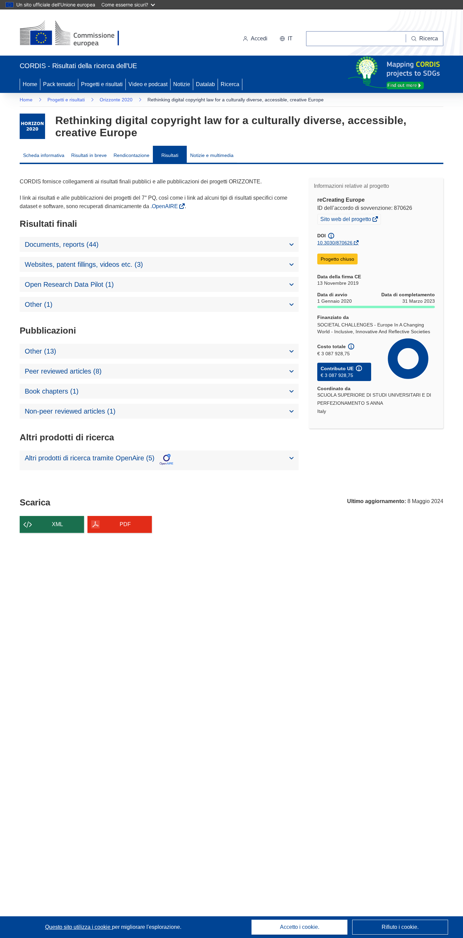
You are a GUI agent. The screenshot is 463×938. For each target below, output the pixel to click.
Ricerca (230, 84)
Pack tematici (59, 84)
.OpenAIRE (164, 206)
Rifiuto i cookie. (400, 927)
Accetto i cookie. (299, 927)
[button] (286, 38)
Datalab (205, 84)
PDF (125, 524)
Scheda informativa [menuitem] (43, 155)
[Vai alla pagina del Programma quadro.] (32, 126)
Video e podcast (147, 84)
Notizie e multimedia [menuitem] (212, 155)
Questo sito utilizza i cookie (78, 927)
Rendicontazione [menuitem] (131, 155)
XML (57, 524)
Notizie (181, 84)
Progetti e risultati (102, 84)
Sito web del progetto (346, 220)
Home (30, 84)
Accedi (259, 38)
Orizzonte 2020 (116, 99)
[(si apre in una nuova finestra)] (74, 33)
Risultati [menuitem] (169, 155)
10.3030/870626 (335, 242)
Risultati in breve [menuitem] (89, 155)
